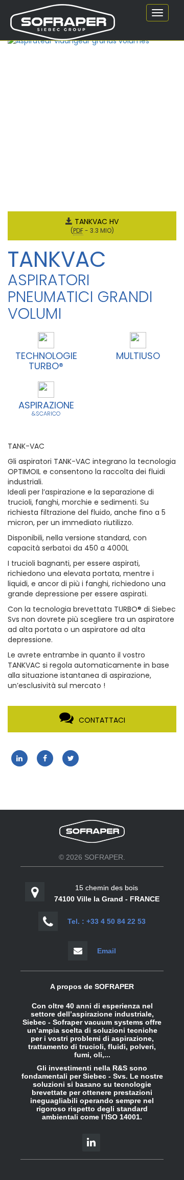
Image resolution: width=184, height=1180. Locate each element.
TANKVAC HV (97, 221)
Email (106, 951)
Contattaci (102, 720)
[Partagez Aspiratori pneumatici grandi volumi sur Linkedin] (19, 758)
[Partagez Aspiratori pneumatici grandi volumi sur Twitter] (70, 758)
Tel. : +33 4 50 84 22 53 (106, 921)
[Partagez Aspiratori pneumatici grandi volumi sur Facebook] (45, 758)
